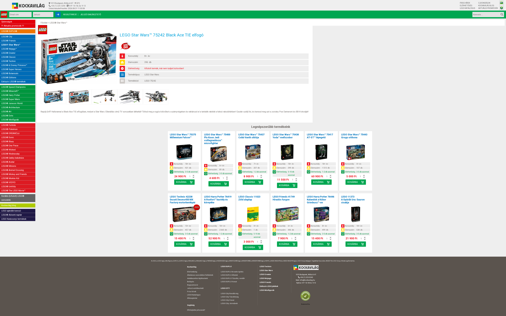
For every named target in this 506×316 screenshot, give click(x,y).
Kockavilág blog (486, 5)
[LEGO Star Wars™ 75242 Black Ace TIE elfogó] (80, 58)
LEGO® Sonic (7, 137)
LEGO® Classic (8, 57)
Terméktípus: (134, 74)
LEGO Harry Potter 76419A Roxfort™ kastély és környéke (217, 199)
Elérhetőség (466, 5)
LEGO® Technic (8, 61)
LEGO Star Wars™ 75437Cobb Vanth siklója (251, 136)
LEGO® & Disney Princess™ (14, 65)
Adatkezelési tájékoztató (197, 278)
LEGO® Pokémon (9, 129)
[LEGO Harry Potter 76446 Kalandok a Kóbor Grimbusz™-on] (321, 214)
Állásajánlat (192, 298)
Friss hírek (465, 3)
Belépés (190, 282)
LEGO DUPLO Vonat (229, 282)
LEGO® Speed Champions (13, 87)
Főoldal (44, 23)
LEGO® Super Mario (10, 99)
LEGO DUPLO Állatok (229, 275)
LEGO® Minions (8, 166)
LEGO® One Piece (9, 145)
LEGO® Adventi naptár (11, 215)
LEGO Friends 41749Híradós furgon (284, 198)
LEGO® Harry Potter (10, 95)
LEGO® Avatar (7, 162)
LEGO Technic (265, 266)
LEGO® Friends (8, 40)
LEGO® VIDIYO (8, 182)
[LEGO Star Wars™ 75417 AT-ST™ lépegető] (321, 152)
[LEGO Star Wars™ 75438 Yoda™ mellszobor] (287, 152)
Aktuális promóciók (488, 8)
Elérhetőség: (134, 68)
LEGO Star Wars (151, 74)
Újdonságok (484, 3)
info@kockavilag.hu (307, 280)
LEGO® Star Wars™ (10, 45)
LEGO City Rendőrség (229, 293)
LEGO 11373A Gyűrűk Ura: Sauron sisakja (353, 199)
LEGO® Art (6, 111)
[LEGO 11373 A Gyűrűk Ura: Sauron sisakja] (355, 214)
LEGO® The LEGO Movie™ (13, 190)
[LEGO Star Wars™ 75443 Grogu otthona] (355, 152)
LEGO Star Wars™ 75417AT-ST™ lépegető (320, 136)
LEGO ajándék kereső (11, 211)
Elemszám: (133, 62)
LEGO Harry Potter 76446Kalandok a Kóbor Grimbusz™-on (320, 199)
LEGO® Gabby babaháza (12, 158)
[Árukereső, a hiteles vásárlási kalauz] (306, 301)
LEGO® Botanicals (9, 73)
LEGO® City (6, 36)
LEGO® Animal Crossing (12, 170)
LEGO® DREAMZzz (10, 133)
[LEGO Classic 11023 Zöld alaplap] (252, 214)
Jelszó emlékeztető (90, 14)
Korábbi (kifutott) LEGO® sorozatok (12, 198)
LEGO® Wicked (8, 149)
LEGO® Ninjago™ (9, 49)
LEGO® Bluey (7, 141)
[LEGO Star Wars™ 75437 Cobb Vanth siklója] (252, 152)
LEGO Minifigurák (267, 290)
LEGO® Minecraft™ (10, 91)
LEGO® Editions (8, 77)
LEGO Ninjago (265, 278)
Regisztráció (70, 14)
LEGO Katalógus (467, 8)
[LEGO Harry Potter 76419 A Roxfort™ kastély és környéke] (218, 214)
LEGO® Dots (7, 115)
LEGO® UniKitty (8, 186)
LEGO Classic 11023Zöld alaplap (249, 198)
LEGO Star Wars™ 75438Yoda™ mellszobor (286, 136)
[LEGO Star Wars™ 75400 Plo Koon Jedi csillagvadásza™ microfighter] (218, 154)
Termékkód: (133, 81)
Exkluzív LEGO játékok (269, 286)
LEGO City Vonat (227, 300)
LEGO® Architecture (10, 107)
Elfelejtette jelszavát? (196, 310)
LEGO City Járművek (229, 303)
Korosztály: (133, 56)
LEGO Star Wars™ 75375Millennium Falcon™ (183, 136)
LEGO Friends (265, 282)
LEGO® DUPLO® (9, 31)
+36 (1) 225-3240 (58, 6)
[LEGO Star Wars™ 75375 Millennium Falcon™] (184, 152)
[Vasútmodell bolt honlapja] (501, 2)
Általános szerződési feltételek (200, 275)
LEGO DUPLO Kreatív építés (232, 272)
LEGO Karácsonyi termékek (13, 219)
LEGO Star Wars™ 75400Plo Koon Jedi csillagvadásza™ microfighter (217, 139)
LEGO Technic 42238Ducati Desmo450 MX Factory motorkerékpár (182, 199)
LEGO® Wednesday (10, 154)
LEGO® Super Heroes (11, 69)
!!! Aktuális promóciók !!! (12, 26)
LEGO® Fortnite (8, 125)
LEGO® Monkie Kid (10, 178)
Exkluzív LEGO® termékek (13, 81)
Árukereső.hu (305, 304)
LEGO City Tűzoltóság (230, 297)
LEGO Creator (265, 274)
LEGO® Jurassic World (12, 103)
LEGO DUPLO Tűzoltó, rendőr (233, 278)
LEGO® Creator (8, 53)
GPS (78, 3)
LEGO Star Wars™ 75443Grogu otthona (354, 136)
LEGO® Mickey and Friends (14, 174)
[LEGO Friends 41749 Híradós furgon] (287, 214)
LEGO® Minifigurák (10, 119)
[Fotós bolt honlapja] (501, 7)
